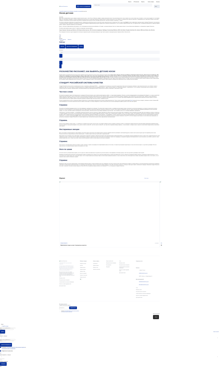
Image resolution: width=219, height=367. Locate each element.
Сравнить (3, 363)
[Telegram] (144, 263)
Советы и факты (151, 1)
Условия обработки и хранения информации (143, 293)
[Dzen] (158, 263)
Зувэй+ (131, 100)
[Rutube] (155, 263)
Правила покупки (96, 265)
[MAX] (148, 263)
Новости (129, 1)
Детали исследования (72, 46)
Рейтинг (62, 46)
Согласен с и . (70, 311)
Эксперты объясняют (96, 269)
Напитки (81, 265)
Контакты (158, 1)
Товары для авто (82, 267)
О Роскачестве (136, 1)
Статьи (81, 46)
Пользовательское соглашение (141, 291)
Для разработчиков (62, 285)
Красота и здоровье (83, 273)
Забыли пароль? (216, 331)
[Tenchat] (151, 263)
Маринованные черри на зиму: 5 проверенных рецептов (73, 245)
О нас (60, 276)
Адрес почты (2, 339)
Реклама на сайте (139, 289)
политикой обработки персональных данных (16, 347)
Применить (69, 39)
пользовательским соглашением (67, 311)
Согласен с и (14, 348)
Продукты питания (83, 263)
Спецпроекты (95, 263)
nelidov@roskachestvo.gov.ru (144, 281)
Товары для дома (83, 269)
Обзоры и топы (95, 267)
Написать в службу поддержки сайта (142, 295)
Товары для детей (83, 277)
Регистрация (6, 326)
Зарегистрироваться (6, 344)
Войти (2, 331)
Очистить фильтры (62, 39)
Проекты (143, 1)
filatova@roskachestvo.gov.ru (144, 284)
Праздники (108, 266)
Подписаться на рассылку (7, 350)
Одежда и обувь (82, 271)
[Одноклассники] (140, 263)
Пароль (1, 329)
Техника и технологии (83, 275)
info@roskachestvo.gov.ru (143, 273)
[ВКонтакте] (137, 263)
